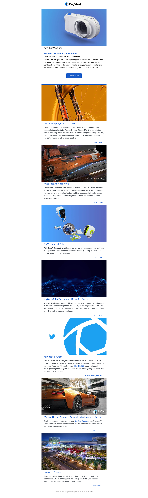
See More (99, 257)
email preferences (74, 492)
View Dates (98, 485)
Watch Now (98, 315)
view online (83, 492)
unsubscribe (65, 492)
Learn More (98, 142)
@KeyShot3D (78, 366)
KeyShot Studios (81, 421)
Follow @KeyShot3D (94, 375)
